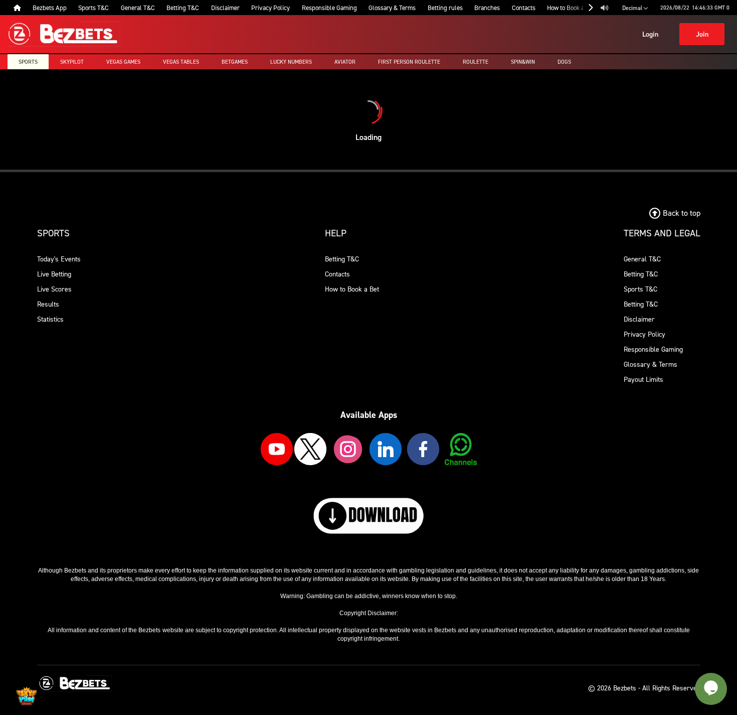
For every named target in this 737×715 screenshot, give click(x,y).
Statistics (50, 319)
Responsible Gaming (653, 349)
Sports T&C (640, 288)
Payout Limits (643, 379)
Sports (28, 61)
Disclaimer (639, 319)
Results (48, 304)
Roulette (475, 61)
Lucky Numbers (291, 61)
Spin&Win (523, 61)
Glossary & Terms (650, 364)
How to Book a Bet (352, 288)
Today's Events (59, 258)
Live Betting (54, 273)
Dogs (564, 61)
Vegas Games (123, 61)
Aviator (344, 61)
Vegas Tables (181, 61)
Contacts (337, 273)
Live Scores (54, 288)
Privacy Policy (644, 334)
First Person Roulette (409, 61)
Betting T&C (342, 258)
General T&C (642, 258)
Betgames (235, 61)
